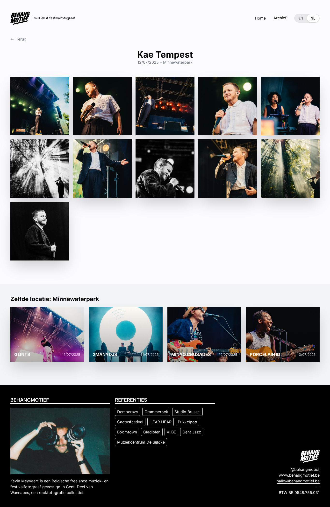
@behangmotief (305, 469)
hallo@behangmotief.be (298, 481)
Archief (280, 17)
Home (260, 18)
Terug (18, 39)
